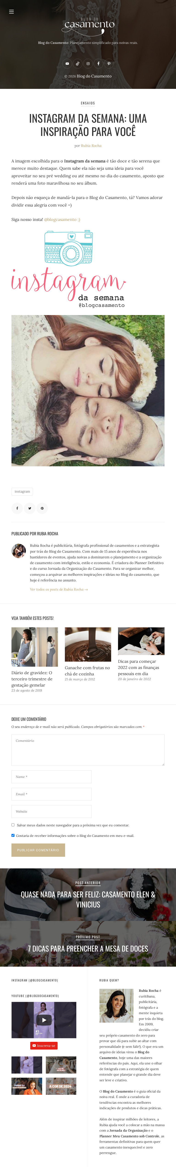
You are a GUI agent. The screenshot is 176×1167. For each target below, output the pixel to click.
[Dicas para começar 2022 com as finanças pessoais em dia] (141, 641)
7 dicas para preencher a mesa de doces (88, 948)
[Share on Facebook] (17, 508)
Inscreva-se (46, 1046)
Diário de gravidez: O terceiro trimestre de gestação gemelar (31, 679)
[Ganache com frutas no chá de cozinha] (88, 644)
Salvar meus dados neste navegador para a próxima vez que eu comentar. (73, 825)
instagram (22, 491)
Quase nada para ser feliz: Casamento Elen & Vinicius (88, 899)
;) (78, 219)
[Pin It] (42, 508)
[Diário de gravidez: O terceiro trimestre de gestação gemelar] (34, 647)
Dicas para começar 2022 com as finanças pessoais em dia (138, 667)
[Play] (44, 1020)
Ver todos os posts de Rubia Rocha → (59, 589)
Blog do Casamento (94, 76)
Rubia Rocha (91, 145)
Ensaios (88, 103)
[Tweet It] (29, 508)
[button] (27, 1067)
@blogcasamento (60, 219)
